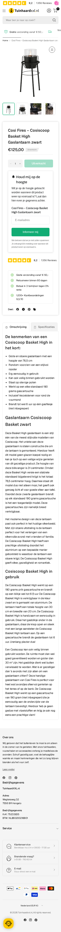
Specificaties (46, 327)
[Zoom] (52, 50)
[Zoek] (54, 20)
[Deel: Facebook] (17, 309)
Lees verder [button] (9, 769)
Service (7, 828)
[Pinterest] (17, 777)
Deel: (10, 309)
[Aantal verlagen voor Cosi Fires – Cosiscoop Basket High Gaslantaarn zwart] (10, 164)
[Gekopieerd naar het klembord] (34, 309)
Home (5, 40)
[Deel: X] (23, 309)
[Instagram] (11, 777)
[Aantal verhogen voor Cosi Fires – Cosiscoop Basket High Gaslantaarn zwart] (20, 164)
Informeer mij (30, 232)
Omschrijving (18, 327)
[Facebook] (5, 777)
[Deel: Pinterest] (29, 309)
